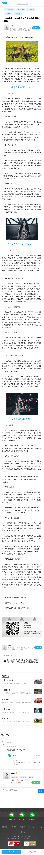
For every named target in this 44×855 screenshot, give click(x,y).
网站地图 (22, 832)
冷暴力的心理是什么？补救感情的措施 (24, 660)
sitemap (39, 827)
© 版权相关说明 (11, 656)
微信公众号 (12, 819)
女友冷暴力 (18, 14)
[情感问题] (3, 3)
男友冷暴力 (8, 14)
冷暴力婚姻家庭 (9, 10)
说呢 (19, 836)
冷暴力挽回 (20, 10)
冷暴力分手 (30, 10)
